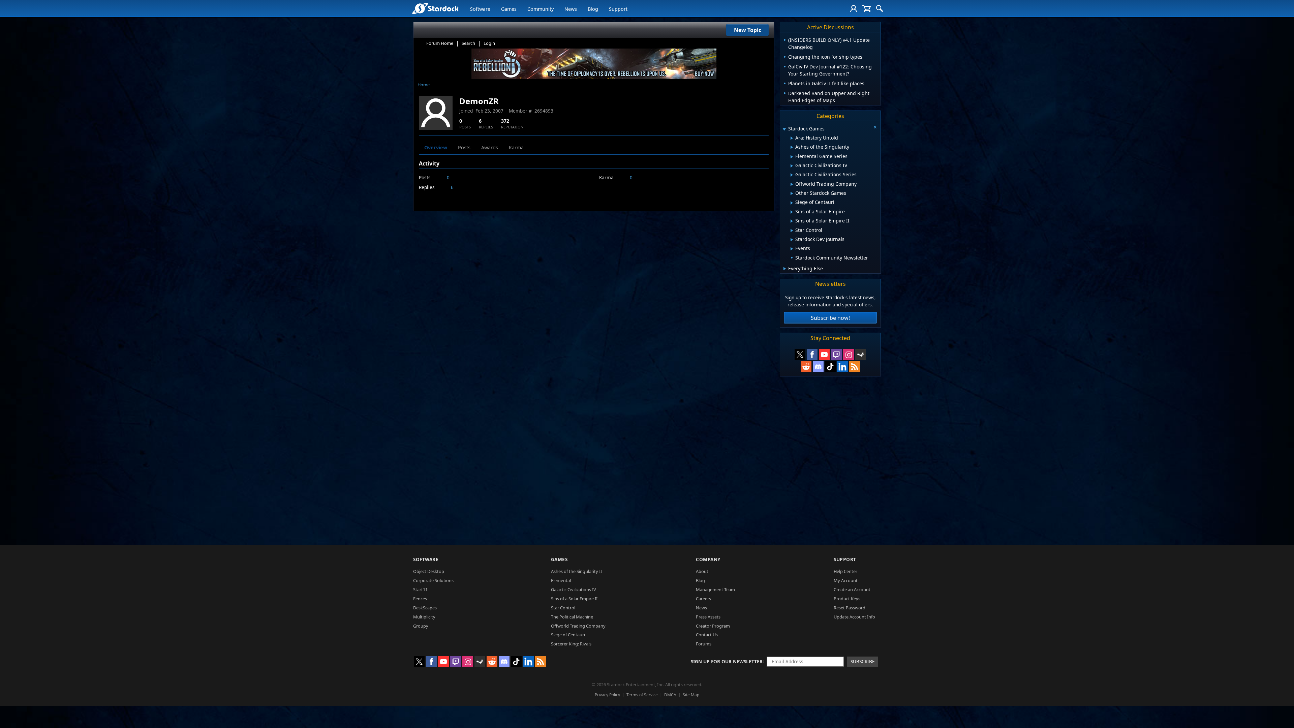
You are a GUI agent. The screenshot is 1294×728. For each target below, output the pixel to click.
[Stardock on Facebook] (812, 354)
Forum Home (439, 43)
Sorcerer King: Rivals (571, 644)
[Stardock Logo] (435, 8)
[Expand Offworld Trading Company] (792, 184)
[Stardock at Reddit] (806, 367)
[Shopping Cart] (866, 8)
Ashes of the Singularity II (576, 571)
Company (708, 559)
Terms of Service (642, 695)
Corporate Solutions (433, 580)
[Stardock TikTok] (830, 367)
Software (480, 9)
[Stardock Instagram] (848, 354)
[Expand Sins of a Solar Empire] (792, 212)
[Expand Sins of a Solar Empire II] (792, 221)
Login (489, 43)
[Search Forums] (879, 8)
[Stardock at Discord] (818, 367)
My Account (846, 580)
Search (468, 43)
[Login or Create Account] (853, 8)
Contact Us (707, 635)
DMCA (670, 695)
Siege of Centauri (568, 635)
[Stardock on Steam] (861, 354)
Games (509, 9)
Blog (593, 9)
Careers (703, 599)
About (702, 571)
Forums (703, 644)
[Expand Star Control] (792, 230)
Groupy (420, 626)
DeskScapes (425, 608)
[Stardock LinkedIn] (842, 367)
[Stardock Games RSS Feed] (855, 367)
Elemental (561, 580)
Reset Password (849, 608)
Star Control (563, 608)
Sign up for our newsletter (727, 661)
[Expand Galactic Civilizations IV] (792, 166)
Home (424, 85)
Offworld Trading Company (578, 626)
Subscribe (863, 661)
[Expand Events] (792, 248)
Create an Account (852, 589)
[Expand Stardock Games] (784, 129)
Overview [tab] (435, 147)
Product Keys (847, 599)
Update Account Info (854, 617)
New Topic (747, 30)
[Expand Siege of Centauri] (792, 203)
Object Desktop (428, 571)
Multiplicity (424, 617)
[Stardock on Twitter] (800, 354)
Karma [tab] (516, 147)
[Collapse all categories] (875, 127)
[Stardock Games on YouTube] (824, 354)
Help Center (845, 571)
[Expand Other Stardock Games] (792, 193)
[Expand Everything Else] (784, 268)
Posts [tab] (464, 147)
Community (540, 9)
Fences (420, 599)
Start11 (420, 589)
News (570, 9)
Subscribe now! (830, 318)
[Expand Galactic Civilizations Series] (792, 175)
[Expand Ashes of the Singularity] (792, 147)
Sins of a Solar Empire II (574, 599)
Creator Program (713, 626)
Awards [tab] (489, 147)
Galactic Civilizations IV (573, 589)
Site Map (691, 695)
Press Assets (708, 617)
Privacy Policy (607, 695)
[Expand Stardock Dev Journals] (792, 239)
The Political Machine (572, 617)
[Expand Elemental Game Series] (792, 156)
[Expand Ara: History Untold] (792, 138)
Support (618, 9)
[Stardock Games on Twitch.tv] (836, 354)
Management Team (715, 589)
